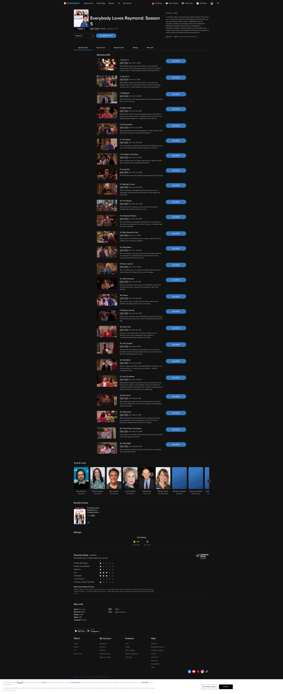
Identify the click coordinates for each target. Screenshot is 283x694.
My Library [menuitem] (127, 3)
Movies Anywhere (131, 654)
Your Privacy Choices (209, 687)
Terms (44, 682)
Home (76, 644)
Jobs (152, 667)
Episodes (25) (83, 48)
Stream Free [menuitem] (89, 3)
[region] (141, 686)
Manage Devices (105, 654)
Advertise (154, 661)
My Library (103, 644)
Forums (153, 654)
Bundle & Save (119, 48)
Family (127, 647)
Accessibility (155, 664)
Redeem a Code (105, 657)
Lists (126, 644)
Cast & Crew (101, 48)
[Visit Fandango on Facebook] (189, 671)
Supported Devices (157, 647)
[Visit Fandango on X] (198, 671)
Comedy (83, 609)
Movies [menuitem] (111, 3)
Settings (102, 650)
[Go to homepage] (72, 3)
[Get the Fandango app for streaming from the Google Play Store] (93, 631)
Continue (226, 687)
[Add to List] (88, 522)
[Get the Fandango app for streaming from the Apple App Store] (80, 631)
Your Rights (145, 682)
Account (102, 647)
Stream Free (78, 654)
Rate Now (147, 545)
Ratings (135, 48)
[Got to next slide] (209, 481)
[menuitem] (187, 3)
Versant (19, 682)
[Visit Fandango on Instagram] (202, 671)
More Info (150, 48)
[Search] (218, 3)
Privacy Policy (75, 682)
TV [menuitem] (119, 3)
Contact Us (155, 657)
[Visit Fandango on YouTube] (194, 671)
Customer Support (157, 650)
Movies (76, 647)
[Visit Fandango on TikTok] (207, 671)
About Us (154, 644)
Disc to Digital (130, 650)
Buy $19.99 (108, 36)
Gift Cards (128, 657)
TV (75, 650)
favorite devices (190, 37)
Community (136, 545)
